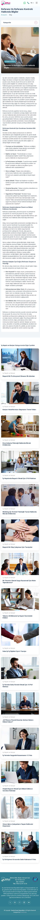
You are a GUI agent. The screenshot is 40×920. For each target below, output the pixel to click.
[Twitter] (10, 902)
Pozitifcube (23, 912)
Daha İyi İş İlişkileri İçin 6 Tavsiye (14, 651)
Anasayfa (4, 15)
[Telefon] (28, 3)
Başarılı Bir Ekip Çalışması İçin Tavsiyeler (17, 547)
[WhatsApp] (25, 3)
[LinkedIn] (24, 902)
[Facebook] (15, 902)
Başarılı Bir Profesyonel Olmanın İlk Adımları (19, 376)
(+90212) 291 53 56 (21, 883)
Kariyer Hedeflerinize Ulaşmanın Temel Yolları (19, 409)
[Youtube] (29, 902)
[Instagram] (19, 902)
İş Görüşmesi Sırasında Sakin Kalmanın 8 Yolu (19, 859)
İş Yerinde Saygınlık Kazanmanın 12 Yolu (17, 755)
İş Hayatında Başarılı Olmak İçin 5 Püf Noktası (19, 478)
